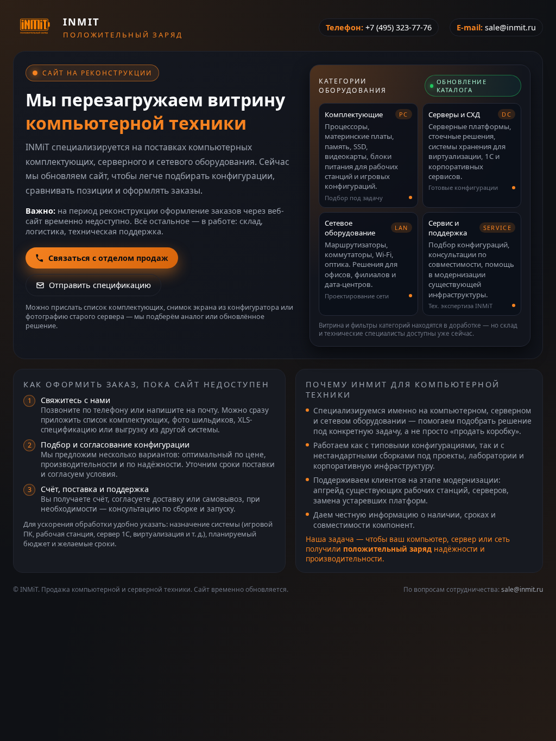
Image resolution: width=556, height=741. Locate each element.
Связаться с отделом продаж (108, 258)
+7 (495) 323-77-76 (398, 27)
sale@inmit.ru (510, 27)
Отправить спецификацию (100, 285)
